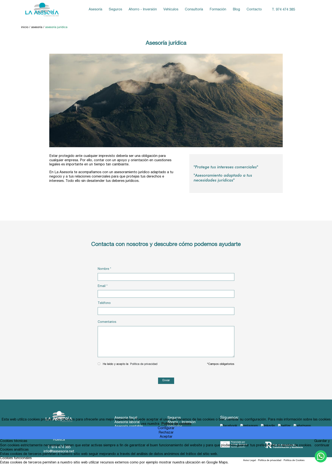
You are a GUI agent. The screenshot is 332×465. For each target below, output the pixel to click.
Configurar (166, 428)
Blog (236, 9)
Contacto (254, 9)
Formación (218, 9)
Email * (103, 286)
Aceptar (166, 437)
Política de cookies (176, 424)
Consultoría (194, 9)
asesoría (36, 27)
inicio (24, 27)
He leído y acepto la (115, 364)
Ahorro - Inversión (143, 9)
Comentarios (107, 322)
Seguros (115, 9)
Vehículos (170, 9)
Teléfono (104, 303)
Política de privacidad (143, 364)
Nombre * (104, 269)
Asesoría (95, 9)
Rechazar (166, 433)
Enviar (166, 380)
